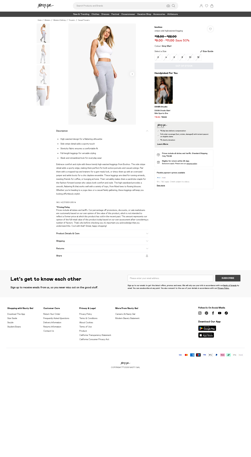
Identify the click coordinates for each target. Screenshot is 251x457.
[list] (102, 74)
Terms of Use (85, 327)
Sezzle (10, 322)
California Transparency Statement (95, 335)
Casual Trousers (84, 20)
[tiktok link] (226, 313)
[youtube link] (219, 313)
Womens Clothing (59, 20)
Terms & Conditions (88, 318)
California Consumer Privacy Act (94, 339)
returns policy (191, 163)
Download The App (16, 314)
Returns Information (52, 327)
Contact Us (48, 331)
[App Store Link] (207, 332)
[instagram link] (199, 313)
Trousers (72, 20)
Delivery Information (52, 322)
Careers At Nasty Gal (125, 314)
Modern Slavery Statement (127, 318)
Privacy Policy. (223, 288)
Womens (47, 20)
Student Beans (14, 327)
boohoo (158, 27)
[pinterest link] (206, 313)
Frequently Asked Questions (56, 318)
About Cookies (86, 322)
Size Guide (12, 318)
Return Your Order (51, 314)
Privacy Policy (85, 314)
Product (83, 331)
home (40, 20)
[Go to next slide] (132, 74)
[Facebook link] (213, 313)
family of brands (230, 285)
